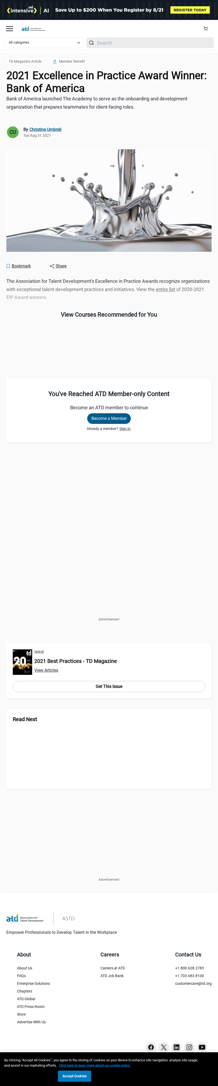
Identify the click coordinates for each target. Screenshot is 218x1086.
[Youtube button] (202, 1047)
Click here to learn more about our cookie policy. (94, 1065)
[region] (109, 1069)
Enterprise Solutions (33, 983)
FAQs (21, 976)
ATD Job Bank (112, 976)
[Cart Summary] (207, 28)
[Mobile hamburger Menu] (9, 28)
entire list (165, 289)
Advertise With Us (31, 1022)
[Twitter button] (163, 1047)
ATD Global (26, 999)
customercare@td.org (193, 983)
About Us (24, 968)
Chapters (24, 991)
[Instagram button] (189, 1047)
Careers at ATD (112, 968)
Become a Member (109, 418)
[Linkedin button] (176, 1047)
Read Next (25, 719)
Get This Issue (109, 686)
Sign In (125, 429)
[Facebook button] (151, 1047)
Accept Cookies (74, 1076)
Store (21, 1014)
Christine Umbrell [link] (45, 129)
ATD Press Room (30, 1006)
